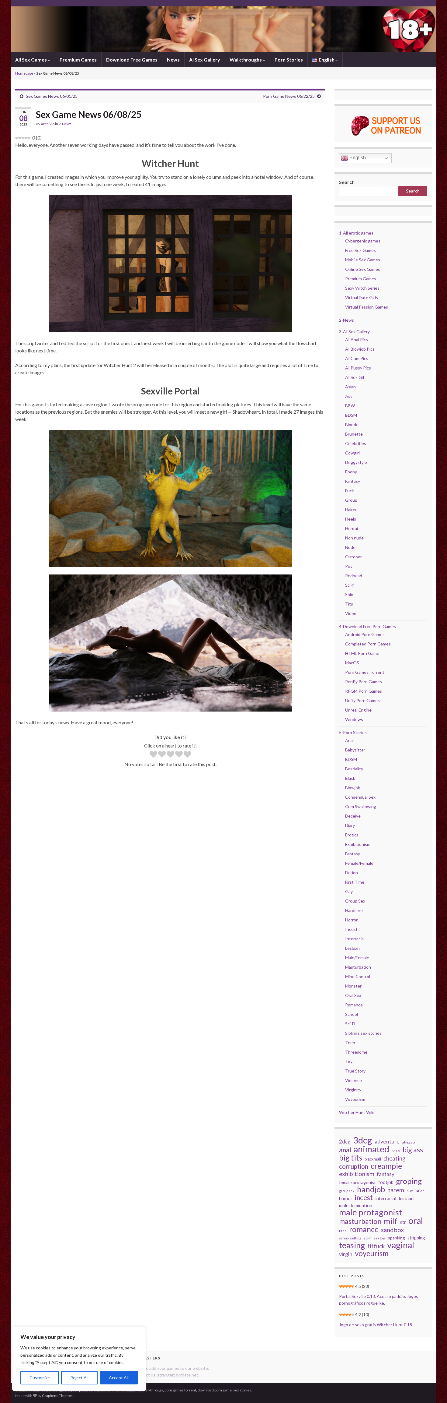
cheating (394, 1158)
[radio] (153, 755)
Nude (350, 547)
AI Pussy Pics (358, 367)
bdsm (396, 1151)
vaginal (400, 1245)
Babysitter (355, 749)
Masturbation (358, 967)
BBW (350, 405)
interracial (385, 1198)
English (357, 157)
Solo (349, 594)
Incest (351, 929)
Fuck (349, 490)
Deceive (353, 815)
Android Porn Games (365, 634)
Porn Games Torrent (364, 672)
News (173, 59)
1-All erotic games (356, 232)
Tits (349, 603)
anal (345, 1150)
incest (364, 1197)
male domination (355, 1205)
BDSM (351, 415)
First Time (354, 882)
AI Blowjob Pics (360, 349)
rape (343, 1231)
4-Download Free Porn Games (367, 626)
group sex (347, 1191)
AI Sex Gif (354, 377)
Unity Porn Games (362, 700)
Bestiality (354, 768)
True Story (355, 1070)
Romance (354, 1004)
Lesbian (352, 948)
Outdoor (353, 556)
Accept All (119, 1377)
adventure (387, 1141)
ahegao (408, 1142)
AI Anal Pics (356, 339)
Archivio (47, 124)
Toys (350, 1061)
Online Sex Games (362, 269)
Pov (348, 566)
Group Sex (355, 900)
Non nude (354, 537)
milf (390, 1220)
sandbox (392, 1229)
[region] (79, 1359)
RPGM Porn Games (363, 691)
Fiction (351, 872)
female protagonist (357, 1182)
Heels (350, 518)
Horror (351, 919)
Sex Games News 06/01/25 (52, 96)
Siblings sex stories (363, 1033)
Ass (348, 396)
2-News (65, 124)
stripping (416, 1237)
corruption (353, 1166)
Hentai (351, 528)
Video (350, 613)
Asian (350, 386)
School (351, 1014)
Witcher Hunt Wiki (356, 1112)
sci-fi (368, 1238)
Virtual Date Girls (361, 297)
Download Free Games (132, 59)
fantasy (385, 1174)
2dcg (345, 1141)
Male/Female (357, 957)
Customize (39, 1377)
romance (364, 1229)
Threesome (356, 1052)
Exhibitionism (357, 844)
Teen (350, 1042)
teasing (352, 1245)
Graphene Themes (57, 1395)
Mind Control (357, 976)
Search (347, 182)
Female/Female (359, 863)
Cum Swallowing (360, 806)
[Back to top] (433, 1389)
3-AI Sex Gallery (354, 331)
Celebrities (355, 443)
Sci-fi (350, 585)
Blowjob (352, 787)
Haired (351, 509)
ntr (403, 1222)
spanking (396, 1237)
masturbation (360, 1221)
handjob (371, 1189)
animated (371, 1149)
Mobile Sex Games (362, 259)
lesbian (406, 1198)
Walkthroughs (246, 59)
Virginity (353, 1089)
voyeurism (372, 1253)
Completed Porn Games (368, 643)
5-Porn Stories (353, 732)
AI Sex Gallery (204, 59)
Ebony (351, 471)
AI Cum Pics (356, 358)
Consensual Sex (360, 797)
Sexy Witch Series (362, 288)
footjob (385, 1182)
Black (350, 778)
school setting (350, 1238)
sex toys (380, 1238)
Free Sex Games (360, 250)
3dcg (362, 1140)
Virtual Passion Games (366, 306)
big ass (413, 1149)
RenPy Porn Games (363, 681)
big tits (350, 1157)
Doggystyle (356, 462)
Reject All (79, 1377)
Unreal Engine (358, 709)
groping (409, 1181)
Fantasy (352, 481)
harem (395, 1190)
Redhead (353, 575)
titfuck (376, 1246)
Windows (354, 719)
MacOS (352, 662)
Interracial (355, 938)
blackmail (373, 1159)
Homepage (24, 73)
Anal (349, 740)
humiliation (415, 1191)
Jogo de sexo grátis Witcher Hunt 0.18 (375, 1324)
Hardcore (354, 910)
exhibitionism (356, 1174)
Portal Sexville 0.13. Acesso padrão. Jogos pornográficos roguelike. (378, 1300)
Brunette (354, 433)
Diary (350, 825)
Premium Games (78, 59)
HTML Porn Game (362, 653)
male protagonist (370, 1212)
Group (351, 500)
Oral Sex (353, 995)
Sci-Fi (350, 1023)
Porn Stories (289, 59)
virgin (345, 1254)
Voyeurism (355, 1099)
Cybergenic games (362, 240)
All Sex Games (31, 59)
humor (345, 1198)
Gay (349, 891)
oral (415, 1220)
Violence (353, 1080)
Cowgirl (352, 452)
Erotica (352, 834)
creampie (386, 1165)
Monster (353, 985)
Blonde (352, 424)
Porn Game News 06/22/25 (289, 96)
